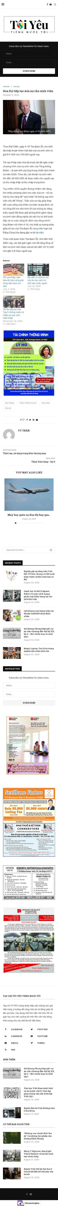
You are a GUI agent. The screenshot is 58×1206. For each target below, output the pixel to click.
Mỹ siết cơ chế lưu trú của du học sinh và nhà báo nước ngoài (38, 280)
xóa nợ (8, 408)
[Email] (51, 4)
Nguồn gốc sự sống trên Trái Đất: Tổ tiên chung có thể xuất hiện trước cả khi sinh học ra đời (39, 575)
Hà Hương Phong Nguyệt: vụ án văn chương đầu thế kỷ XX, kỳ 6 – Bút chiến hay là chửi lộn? (39, 632)
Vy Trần (24, 430)
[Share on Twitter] (30, 419)
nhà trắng (9, 403)
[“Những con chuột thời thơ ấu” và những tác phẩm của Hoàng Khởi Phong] (12, 1138)
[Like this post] (23, 419)
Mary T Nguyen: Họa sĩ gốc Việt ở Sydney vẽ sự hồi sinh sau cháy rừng (38, 1154)
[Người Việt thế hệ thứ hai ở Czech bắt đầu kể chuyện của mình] (12, 1173)
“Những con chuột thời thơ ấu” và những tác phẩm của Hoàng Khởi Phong (38, 1136)
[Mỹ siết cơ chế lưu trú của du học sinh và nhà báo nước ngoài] (38, 270)
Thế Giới (6, 87)
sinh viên (46, 403)
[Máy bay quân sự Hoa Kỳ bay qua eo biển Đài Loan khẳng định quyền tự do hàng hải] (29, 494)
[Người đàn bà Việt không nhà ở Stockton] (12, 1113)
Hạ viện (40, 232)
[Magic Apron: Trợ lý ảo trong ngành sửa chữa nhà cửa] (12, 653)
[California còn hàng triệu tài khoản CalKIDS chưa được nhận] (12, 615)
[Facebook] (47, 4)
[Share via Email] (37, 419)
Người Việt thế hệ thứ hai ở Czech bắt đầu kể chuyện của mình (38, 1172)
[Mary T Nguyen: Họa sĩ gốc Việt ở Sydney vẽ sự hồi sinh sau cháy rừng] (12, 1156)
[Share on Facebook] (27, 419)
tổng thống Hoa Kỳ (28, 403)
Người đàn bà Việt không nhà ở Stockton (39, 1109)
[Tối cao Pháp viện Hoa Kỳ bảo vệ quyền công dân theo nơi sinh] (14, 270)
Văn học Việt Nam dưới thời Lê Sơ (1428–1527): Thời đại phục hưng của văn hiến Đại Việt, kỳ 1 (38, 1092)
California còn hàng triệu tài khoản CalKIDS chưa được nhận (39, 613)
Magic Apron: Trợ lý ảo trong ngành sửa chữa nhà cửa (39, 649)
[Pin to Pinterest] (33, 419)
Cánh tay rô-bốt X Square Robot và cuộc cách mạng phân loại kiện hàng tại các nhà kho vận (38, 595)
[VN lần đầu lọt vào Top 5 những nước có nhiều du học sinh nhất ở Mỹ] (14, 302)
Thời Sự (16, 87)
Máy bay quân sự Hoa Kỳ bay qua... (29, 514)
